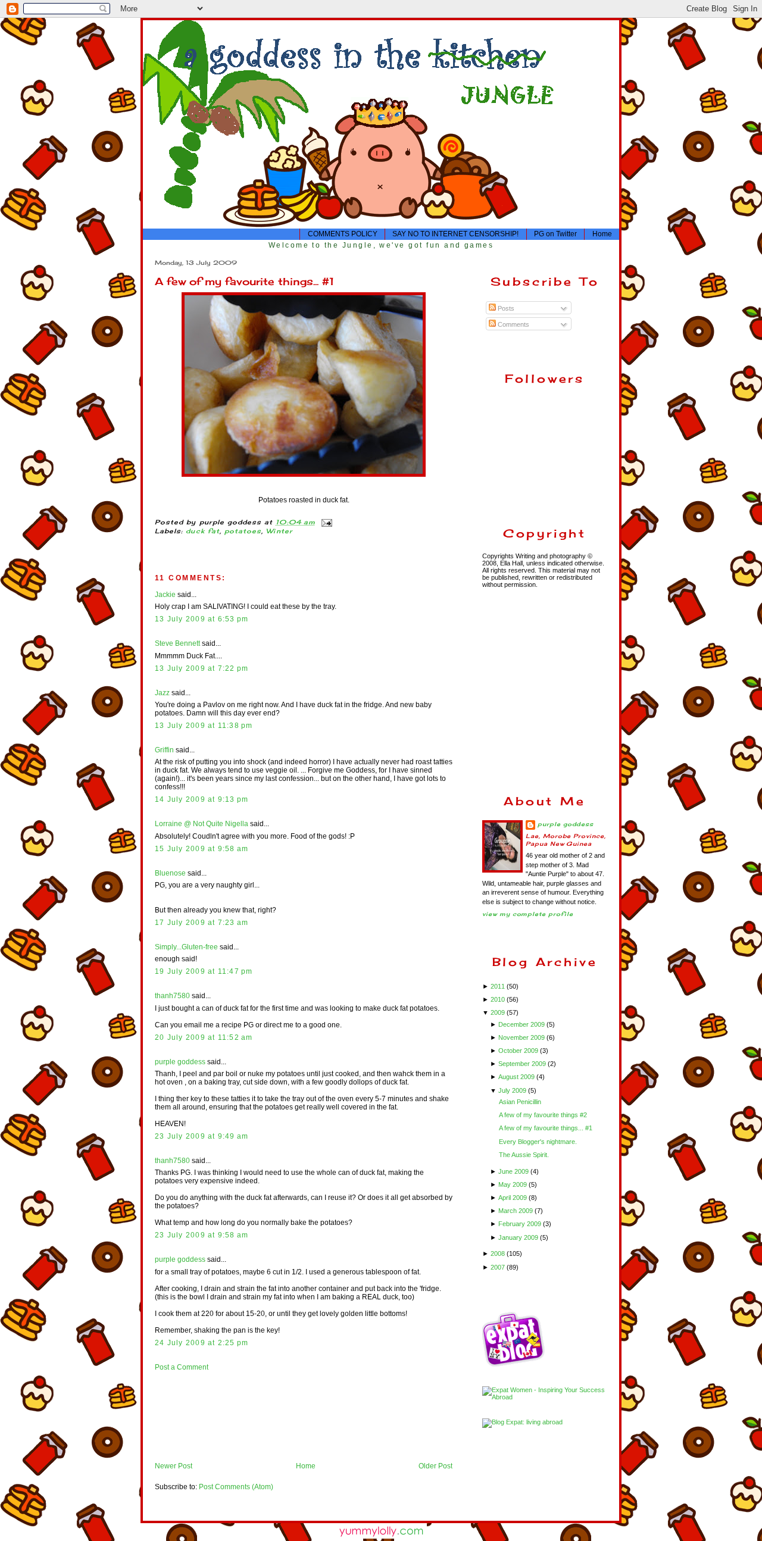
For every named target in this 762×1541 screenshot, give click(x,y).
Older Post (435, 1466)
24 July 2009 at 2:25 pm (201, 1343)
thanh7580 (172, 996)
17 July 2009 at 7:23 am (201, 922)
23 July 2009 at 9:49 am (201, 1136)
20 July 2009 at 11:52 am (204, 1037)
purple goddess (180, 1062)
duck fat (202, 531)
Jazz (162, 693)
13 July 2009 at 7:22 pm (201, 668)
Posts (505, 308)
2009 (499, 1012)
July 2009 (513, 1090)
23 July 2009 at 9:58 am (201, 1235)
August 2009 (517, 1076)
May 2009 (513, 1184)
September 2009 (523, 1063)
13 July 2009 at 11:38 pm (204, 725)
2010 (499, 999)
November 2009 (522, 1037)
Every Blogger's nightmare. (538, 1141)
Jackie (165, 594)
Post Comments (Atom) (236, 1487)
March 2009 (516, 1210)
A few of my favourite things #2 (543, 1114)
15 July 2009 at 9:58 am (201, 849)
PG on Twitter (555, 234)
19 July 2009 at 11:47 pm (204, 971)
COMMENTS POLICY (342, 234)
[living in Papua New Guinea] (515, 1364)
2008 (499, 1253)
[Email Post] (325, 522)
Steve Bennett (177, 643)
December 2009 (522, 1024)
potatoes (242, 531)
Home (602, 234)
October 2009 (519, 1050)
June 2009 (514, 1171)
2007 (499, 1267)
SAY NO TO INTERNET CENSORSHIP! (455, 234)
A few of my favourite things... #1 (244, 281)
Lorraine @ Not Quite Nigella (201, 824)
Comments (512, 324)
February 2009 (520, 1223)
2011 (499, 986)
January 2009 (519, 1237)
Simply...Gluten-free (186, 947)
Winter (279, 531)
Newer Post (173, 1466)
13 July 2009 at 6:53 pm (201, 619)
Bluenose (170, 873)
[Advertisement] (192, 1416)
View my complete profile (527, 914)
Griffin (164, 750)
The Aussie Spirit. (524, 1154)
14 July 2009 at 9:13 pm (201, 799)
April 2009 (513, 1197)
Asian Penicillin (520, 1101)
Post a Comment (181, 1367)
